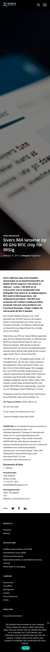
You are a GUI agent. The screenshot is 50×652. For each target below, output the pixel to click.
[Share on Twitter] (13, 508)
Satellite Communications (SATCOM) (17, 549)
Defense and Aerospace (13, 556)
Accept (26, 648)
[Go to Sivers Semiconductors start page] (9, 4)
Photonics (7, 530)
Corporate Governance (12, 616)
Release (9, 468)
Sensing (6, 563)
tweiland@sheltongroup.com (15, 484)
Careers (6, 593)
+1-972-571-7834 (10, 481)
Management (8, 589)
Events (6, 600)
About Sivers (8, 582)
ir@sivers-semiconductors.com (16, 498)
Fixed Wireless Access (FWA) (14, 552)
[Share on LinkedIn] (25, 508)
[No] (48, 623)
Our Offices (7, 586)
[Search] (38, 4)
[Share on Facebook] (19, 508)
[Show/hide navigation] (45, 5)
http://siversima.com (22, 459)
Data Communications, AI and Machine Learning (22, 559)
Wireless (6, 533)
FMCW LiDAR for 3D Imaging (14, 566)
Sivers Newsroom (10, 596)
